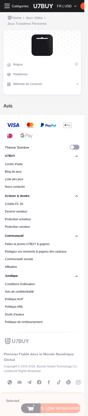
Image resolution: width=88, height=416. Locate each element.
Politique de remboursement (24, 322)
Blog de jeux (13, 171)
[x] (68, 382)
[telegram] (29, 382)
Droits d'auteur (14, 314)
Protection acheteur (18, 219)
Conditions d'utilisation (20, 284)
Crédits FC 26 (14, 204)
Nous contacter (15, 186)
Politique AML (14, 306)
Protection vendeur (17, 227)
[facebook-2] (49, 382)
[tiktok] (59, 382)
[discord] (19, 382)
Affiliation (11, 267)
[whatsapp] (10, 382)
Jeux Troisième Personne (27, 23)
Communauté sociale (19, 259)
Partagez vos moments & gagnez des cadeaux (35, 251)
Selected (12, 401)
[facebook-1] (39, 382)
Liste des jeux (14, 179)
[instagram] (78, 382)
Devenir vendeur (16, 211)
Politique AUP (14, 299)
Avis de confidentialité (19, 291)
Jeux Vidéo (34, 18)
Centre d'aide (14, 164)
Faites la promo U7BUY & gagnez (27, 244)
